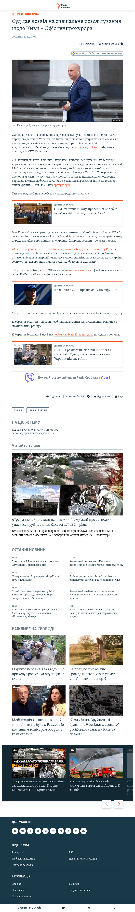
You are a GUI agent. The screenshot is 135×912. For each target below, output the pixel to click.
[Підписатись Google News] (22, 831)
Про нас (16, 884)
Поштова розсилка (23, 865)
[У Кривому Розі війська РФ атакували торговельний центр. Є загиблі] (96, 763)
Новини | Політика (25, 14)
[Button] (87, 44)
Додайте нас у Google (29, 908)
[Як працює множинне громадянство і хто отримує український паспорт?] (96, 650)
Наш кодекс (19, 890)
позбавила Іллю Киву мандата (73, 334)
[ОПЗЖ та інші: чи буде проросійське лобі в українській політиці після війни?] (33, 213)
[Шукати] (114, 908)
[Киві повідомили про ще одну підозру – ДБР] (33, 294)
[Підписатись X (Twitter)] (30, 831)
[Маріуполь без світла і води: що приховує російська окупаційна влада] (39, 650)
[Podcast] (76, 831)
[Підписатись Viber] (53, 831)
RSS (71, 852)
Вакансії (74, 884)
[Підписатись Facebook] (15, 831)
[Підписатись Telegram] (61, 831)
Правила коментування (83, 859)
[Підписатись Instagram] (45, 831)
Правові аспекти (21, 896)
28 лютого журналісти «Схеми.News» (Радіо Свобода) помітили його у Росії (62, 249)
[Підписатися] (83, 831)
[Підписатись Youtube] (38, 831)
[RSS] (68, 831)
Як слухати (18, 852)
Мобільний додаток (23, 859)
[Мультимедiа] (63, 908)
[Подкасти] (89, 908)
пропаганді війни (85, 147)
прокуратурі (62, 185)
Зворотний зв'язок (80, 890)
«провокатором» (79, 270)
